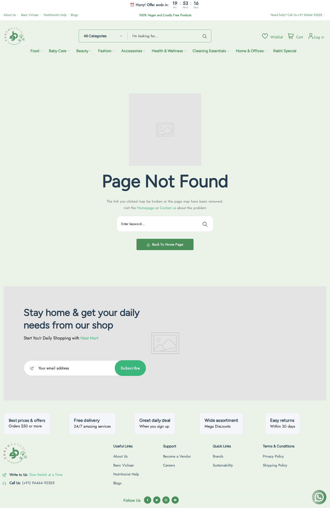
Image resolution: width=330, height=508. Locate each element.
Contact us (168, 208)
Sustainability (223, 465)
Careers (169, 465)
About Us (10, 15)
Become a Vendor (177, 456)
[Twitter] (156, 500)
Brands (218, 456)
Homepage (146, 208)
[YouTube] (175, 500)
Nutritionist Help (126, 474)
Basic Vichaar (29, 15)
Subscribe (130, 368)
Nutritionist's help (55, 15)
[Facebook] (147, 500)
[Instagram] (166, 500)
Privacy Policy (273, 456)
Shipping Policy (275, 465)
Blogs (74, 15)
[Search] (205, 36)
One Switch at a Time (46, 474)
